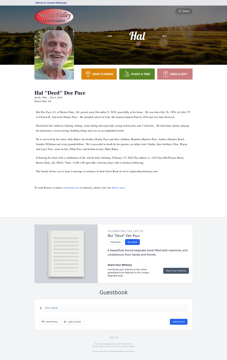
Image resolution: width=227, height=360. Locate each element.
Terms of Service (122, 346)
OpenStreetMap (117, 351)
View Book (115, 242)
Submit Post (178, 321)
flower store (118, 187)
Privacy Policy (105, 346)
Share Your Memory (176, 270)
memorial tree (72, 187)
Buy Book (132, 242)
